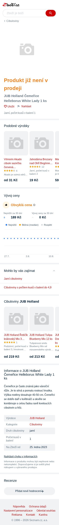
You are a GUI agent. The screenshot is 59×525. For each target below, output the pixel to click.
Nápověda (19, 506)
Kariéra (43, 514)
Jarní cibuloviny (13, 278)
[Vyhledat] (51, 13)
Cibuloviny (12, 21)
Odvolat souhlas (46, 510)
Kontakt (30, 514)
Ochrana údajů (37, 506)
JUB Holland (37, 418)
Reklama (17, 514)
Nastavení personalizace (18, 510)
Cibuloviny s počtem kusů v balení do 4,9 (27, 287)
